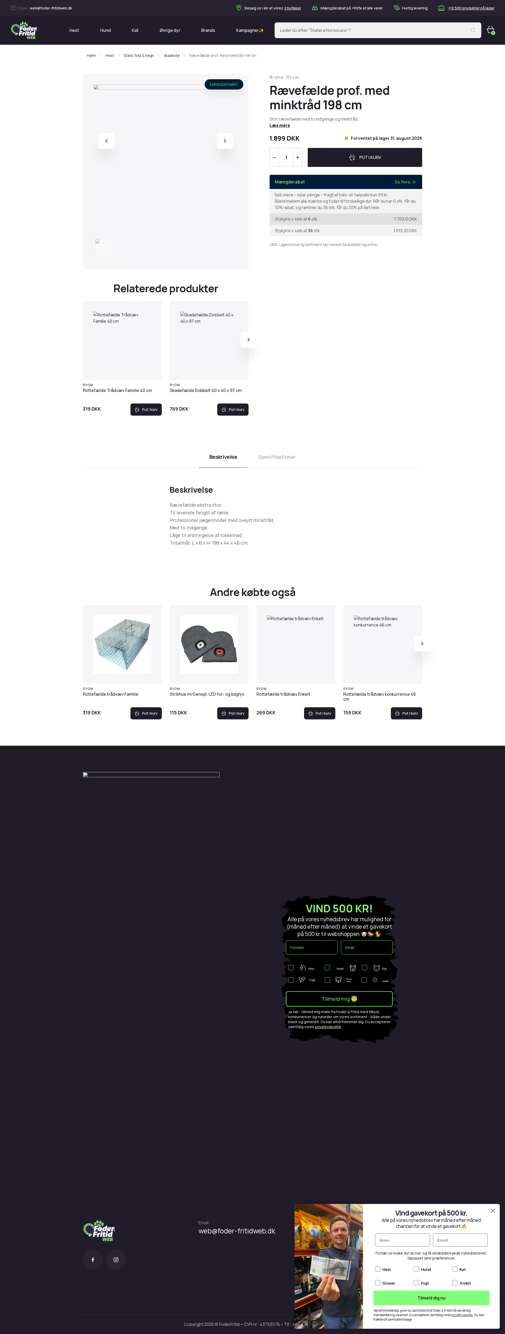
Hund (105, 30)
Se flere (402, 182)
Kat (135, 30)
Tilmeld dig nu (431, 1298)
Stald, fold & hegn (139, 55)
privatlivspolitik (328, 1026)
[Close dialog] (493, 1210)
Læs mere (280, 125)
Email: (204, 1223)
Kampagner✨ (250, 30)
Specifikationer (277, 456)
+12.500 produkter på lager (471, 8)
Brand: (284, 77)
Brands (208, 30)
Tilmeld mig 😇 (339, 998)
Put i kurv (150, 409)
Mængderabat (224, 84)
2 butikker (292, 8)
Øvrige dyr (170, 30)
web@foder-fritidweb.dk (51, 8)
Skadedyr (172, 55)
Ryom (88, 385)
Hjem (91, 55)
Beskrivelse (223, 456)
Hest (74, 30)
